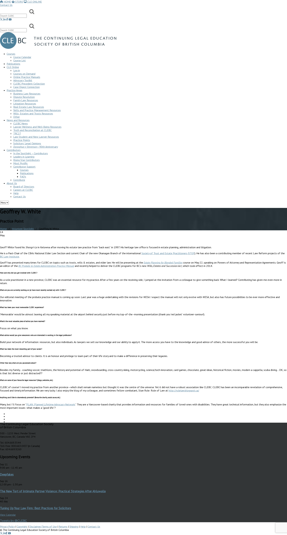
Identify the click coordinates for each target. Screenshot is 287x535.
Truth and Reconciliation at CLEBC (32, 130)
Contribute (19, 180)
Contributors (14, 150)
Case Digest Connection (26, 87)
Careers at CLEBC (23, 189)
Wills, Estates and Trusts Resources (33, 113)
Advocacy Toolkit (22, 80)
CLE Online (13, 67)
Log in (16, 70)
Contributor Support (24, 166)
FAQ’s (23, 176)
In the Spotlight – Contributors (30, 153)
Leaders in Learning (23, 156)
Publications (27, 173)
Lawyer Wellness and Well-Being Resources (37, 126)
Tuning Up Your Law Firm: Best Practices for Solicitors (35, 508)
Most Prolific (20, 163)
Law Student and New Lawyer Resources (36, 136)
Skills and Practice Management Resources (37, 110)
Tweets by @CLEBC (13, 520)
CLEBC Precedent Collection (29, 83)
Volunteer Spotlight (23, 228)
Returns (63, 526)
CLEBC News (20, 123)
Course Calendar (22, 57)
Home (3, 228)
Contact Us (6, 5)
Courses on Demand (24, 73)
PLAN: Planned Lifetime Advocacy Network (50, 404)
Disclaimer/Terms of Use (43, 526)
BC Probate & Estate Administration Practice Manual (46, 266)
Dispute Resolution (24, 97)
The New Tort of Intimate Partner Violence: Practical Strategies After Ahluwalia (53, 491)
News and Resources (18, 120)
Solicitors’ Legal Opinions (27, 143)
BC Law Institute (9, 256)
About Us (12, 183)
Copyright (22, 526)
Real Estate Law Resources (28, 107)
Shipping (73, 526)
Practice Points (21, 140)
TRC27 (17, 133)
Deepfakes (7, 474)
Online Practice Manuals (26, 77)
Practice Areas (14, 90)
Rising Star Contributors (26, 160)
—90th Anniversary (35, 146)
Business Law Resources (26, 93)
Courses (11, 53)
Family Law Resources (25, 100)
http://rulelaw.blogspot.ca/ (184, 390)
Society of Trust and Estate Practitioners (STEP (168, 253)
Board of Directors (23, 186)
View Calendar (8, 514)
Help (16, 193)
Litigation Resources (24, 103)
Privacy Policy (7, 526)
